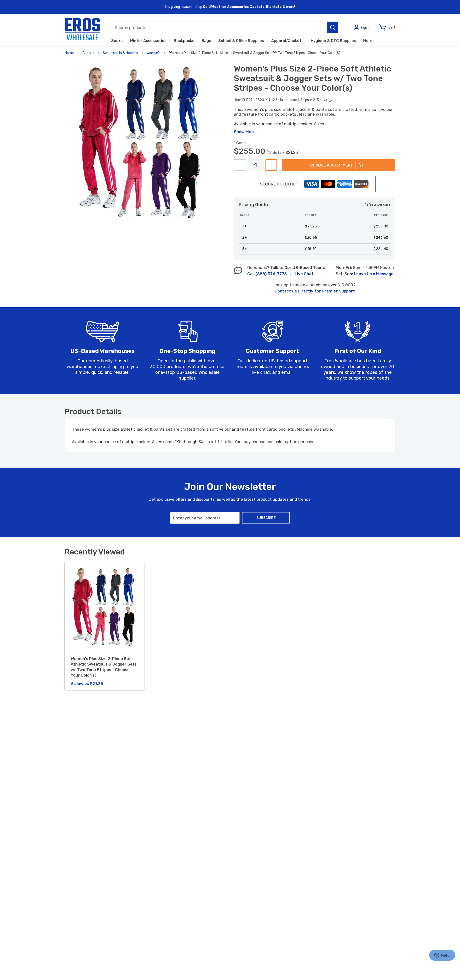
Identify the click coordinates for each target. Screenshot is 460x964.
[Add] (271, 165)
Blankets (274, 7)
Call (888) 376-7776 (267, 273)
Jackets (257, 7)
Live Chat (304, 273)
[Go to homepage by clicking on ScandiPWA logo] (82, 30)
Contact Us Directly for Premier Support (315, 291)
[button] (332, 27)
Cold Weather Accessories (226, 7)
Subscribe (266, 518)
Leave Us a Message (373, 273)
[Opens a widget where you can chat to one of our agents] (442, 956)
